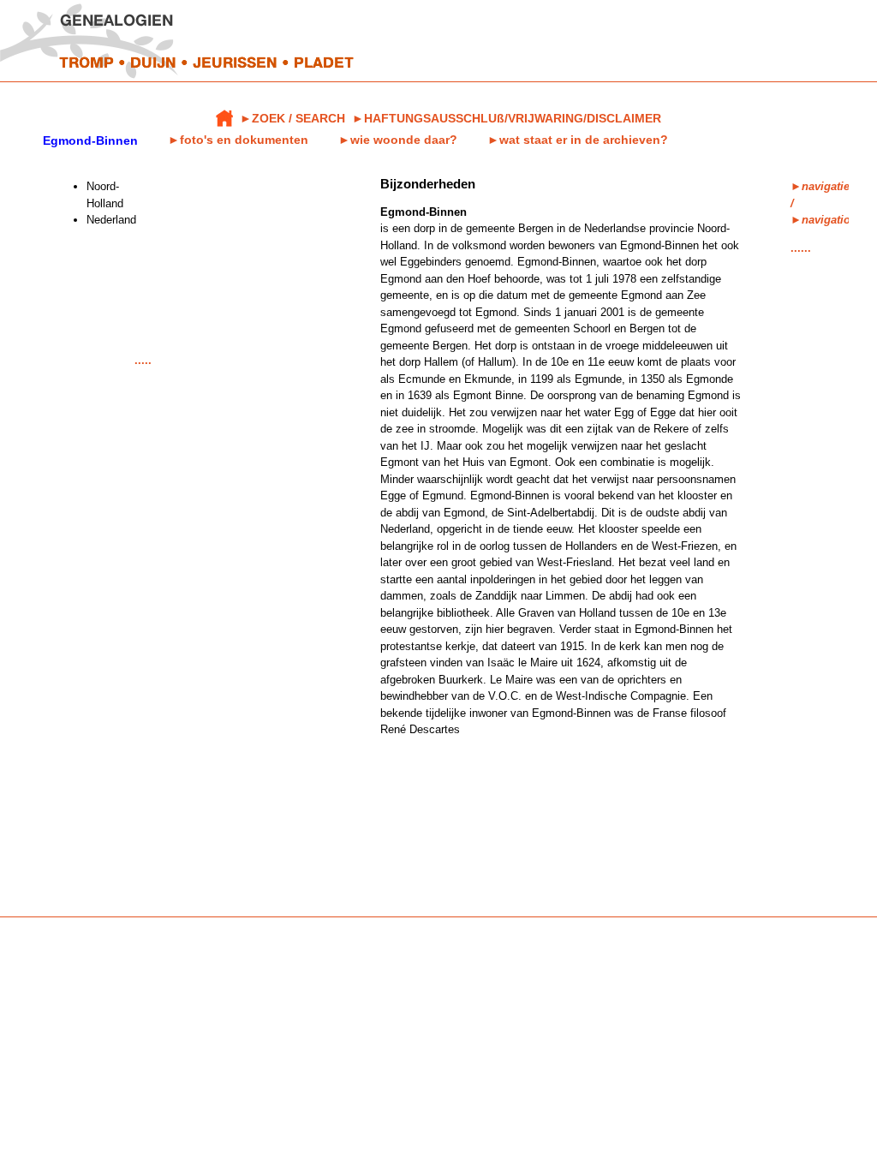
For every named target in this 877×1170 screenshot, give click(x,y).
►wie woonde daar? (397, 139)
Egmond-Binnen (90, 140)
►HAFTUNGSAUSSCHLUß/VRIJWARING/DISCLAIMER (506, 118)
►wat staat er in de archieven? (577, 139)
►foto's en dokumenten (238, 139)
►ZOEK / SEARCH (292, 118)
